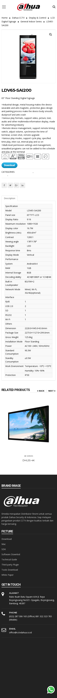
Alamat (14, 593)
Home (5, 17)
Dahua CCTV (18, 17)
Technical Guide (9, 559)
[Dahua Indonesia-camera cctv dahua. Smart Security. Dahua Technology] (28, 6)
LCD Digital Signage (18, 174)
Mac (4, 544)
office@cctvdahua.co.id (20, 632)
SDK (4, 549)
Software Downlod (11, 554)
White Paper (8, 574)
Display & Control (37, 17)
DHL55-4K (28, 460)
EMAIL (12, 628)
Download (9, 165)
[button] (50, 34)
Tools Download (10, 569)
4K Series (28, 456)
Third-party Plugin (10, 564)
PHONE (13, 612)
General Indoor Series (31, 21)
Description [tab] (9, 198)
